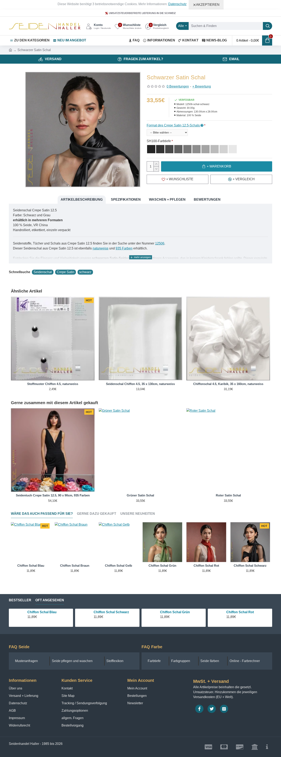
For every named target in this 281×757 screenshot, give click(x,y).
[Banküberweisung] (255, 747)
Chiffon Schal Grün (162, 565)
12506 (159, 243)
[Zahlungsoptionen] (267, 747)
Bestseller (20, 600)
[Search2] (267, 26)
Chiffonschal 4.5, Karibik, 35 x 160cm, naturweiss (228, 384)
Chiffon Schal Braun (74, 565)
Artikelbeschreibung (82, 199)
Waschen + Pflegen (167, 199)
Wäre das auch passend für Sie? (42, 513)
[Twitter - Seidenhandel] (212, 709)
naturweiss (100, 248)
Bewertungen (207, 199)
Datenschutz (177, 4)
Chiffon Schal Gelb (118, 565)
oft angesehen (49, 600)
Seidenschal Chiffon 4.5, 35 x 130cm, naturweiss (140, 384)
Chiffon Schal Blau (30, 565)
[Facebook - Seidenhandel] (199, 709)
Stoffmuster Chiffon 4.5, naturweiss (52, 384)
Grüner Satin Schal (140, 495)
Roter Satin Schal (228, 495)
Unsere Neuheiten (137, 513)
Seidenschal (43, 272)
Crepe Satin (65, 272)
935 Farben (124, 248)
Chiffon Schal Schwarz (250, 565)
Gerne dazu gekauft (96, 513)
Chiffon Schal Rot (206, 565)
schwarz (85, 272)
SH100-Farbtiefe (159, 141)
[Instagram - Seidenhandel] (224, 709)
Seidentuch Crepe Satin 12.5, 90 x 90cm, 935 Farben (53, 495)
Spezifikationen (126, 199)
